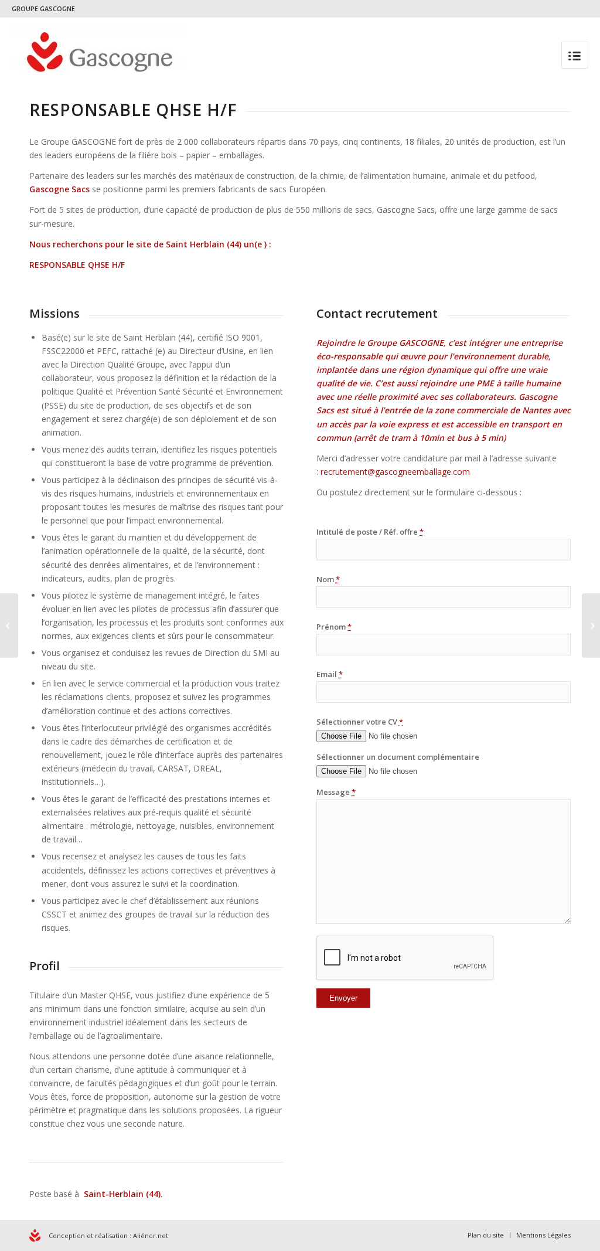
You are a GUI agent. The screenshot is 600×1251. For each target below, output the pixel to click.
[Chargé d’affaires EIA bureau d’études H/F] (9, 625)
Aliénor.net (150, 1235)
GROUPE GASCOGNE (43, 8)
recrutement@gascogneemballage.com (395, 471)
